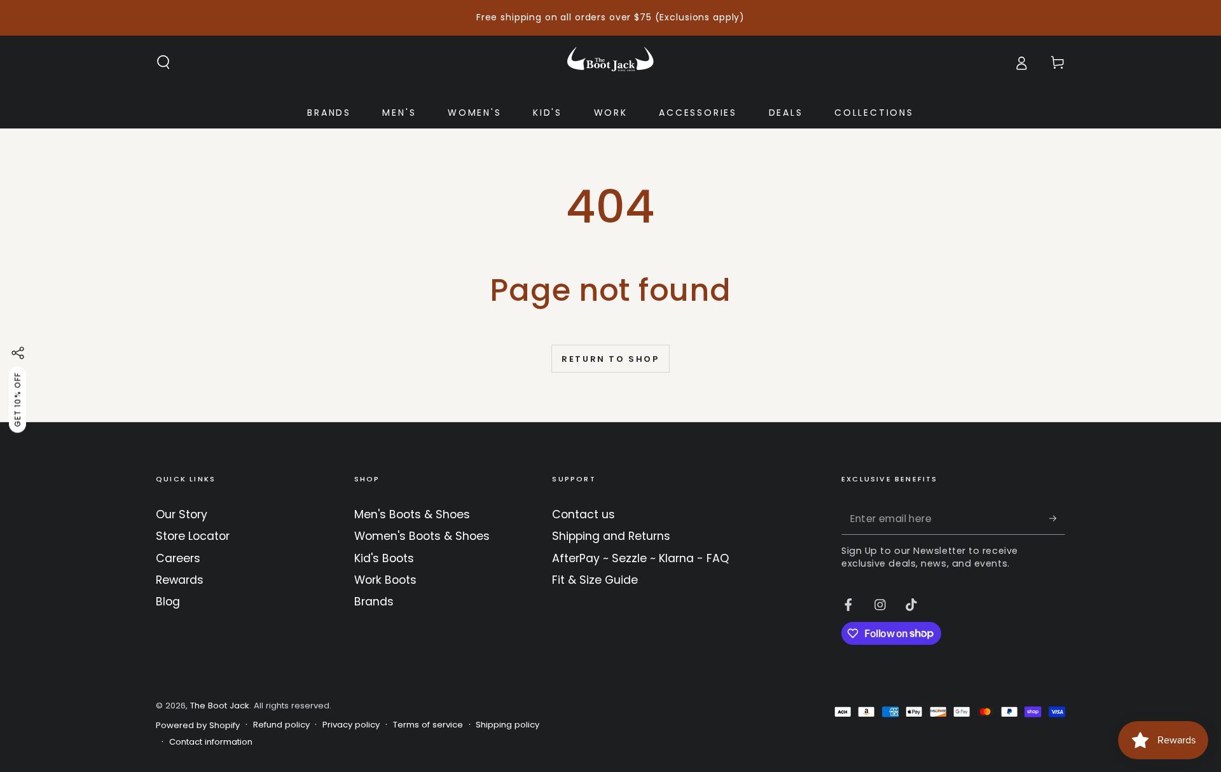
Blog (168, 601)
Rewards (180, 580)
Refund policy (281, 725)
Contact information (210, 742)
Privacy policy (351, 725)
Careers (178, 558)
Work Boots (385, 580)
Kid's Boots (384, 558)
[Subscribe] (1057, 518)
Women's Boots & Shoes (422, 536)
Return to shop (610, 359)
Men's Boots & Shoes (412, 514)
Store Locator (193, 536)
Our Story (181, 514)
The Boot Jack (219, 706)
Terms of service (428, 725)
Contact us (583, 514)
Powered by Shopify (198, 725)
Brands (374, 601)
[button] (164, 62)
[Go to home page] (610, 62)
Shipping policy (507, 725)
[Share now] (18, 353)
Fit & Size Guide (595, 580)
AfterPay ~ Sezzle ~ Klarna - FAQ (640, 558)
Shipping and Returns (611, 536)
